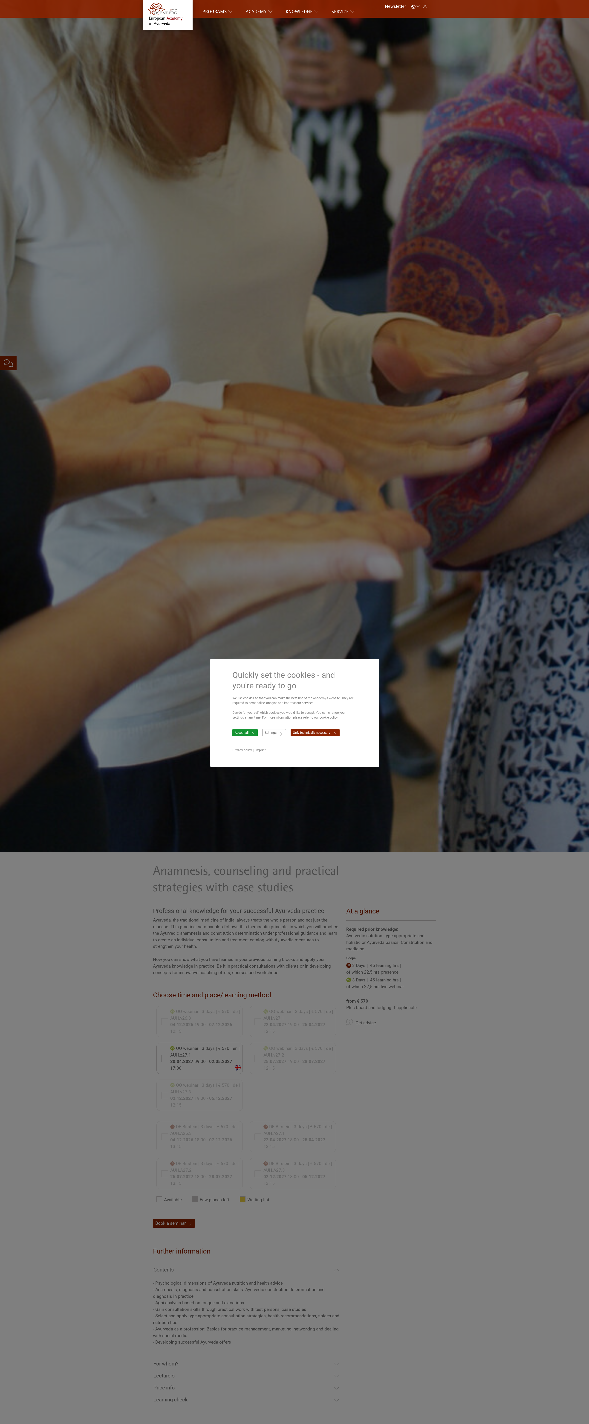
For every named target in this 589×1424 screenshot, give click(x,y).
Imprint (260, 750)
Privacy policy (242, 750)
